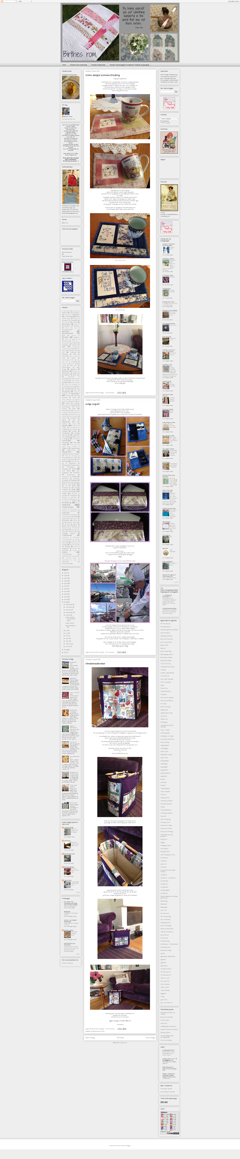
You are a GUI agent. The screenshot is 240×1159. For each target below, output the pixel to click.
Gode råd (76, 373)
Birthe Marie (68, 117)
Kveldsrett (73, 418)
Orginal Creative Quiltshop (169, 1029)
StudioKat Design (165, 950)
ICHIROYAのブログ (168, 1050)
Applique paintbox (166, 636)
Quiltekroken (164, 881)
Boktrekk (74, 335)
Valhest (76, 546)
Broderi (65, 337)
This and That (164, 981)
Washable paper (71, 558)
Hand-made (166, 1078)
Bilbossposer (66, 326)
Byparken (74, 339)
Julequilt (66, 405)
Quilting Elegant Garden (172, 399)
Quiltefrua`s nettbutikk (167, 878)
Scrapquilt (73, 491)
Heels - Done (172, 411)
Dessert (74, 345)
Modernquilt (66, 433)
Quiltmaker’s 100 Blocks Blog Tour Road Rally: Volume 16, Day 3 (169, 611)
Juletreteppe (66, 407)
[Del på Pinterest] (125, 393)
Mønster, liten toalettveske (78, 65)
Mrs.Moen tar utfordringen (71, 436)
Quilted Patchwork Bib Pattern (167, 871)
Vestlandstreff (66, 556)
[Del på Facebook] (123, 393)
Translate (167, 123)
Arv (66, 317)
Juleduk (68, 403)
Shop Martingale (165, 926)
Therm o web (164, 978)
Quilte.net (163, 867)
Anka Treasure (165, 633)
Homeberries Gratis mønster (166, 726)
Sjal (79, 499)
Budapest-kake (73, 663)
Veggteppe (65, 548)
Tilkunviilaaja (166, 522)
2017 (65, 591)
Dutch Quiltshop (165, 682)
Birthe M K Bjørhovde (67, 252)
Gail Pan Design (165, 707)
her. (136, 745)
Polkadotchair (165, 852)
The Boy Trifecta (165, 969)
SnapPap (64, 509)
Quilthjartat (164, 887)
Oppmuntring (71, 450)
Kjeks (65, 412)
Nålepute (65, 448)
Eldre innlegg (150, 1038)
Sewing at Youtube (69, 497)
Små (77, 503)
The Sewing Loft (165, 975)
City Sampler (73, 343)
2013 (65, 602)
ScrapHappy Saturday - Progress (173, 465)
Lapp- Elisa (164, 758)
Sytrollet (165, 548)
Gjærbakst (65, 371)
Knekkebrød (71, 414)
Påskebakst (72, 463)
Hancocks (163, 716)
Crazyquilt (65, 345)
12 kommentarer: (110, 1029)
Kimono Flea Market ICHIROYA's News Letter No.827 (168, 1053)
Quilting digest (165, 890)
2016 (65, 594)
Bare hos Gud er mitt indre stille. (75, 843)
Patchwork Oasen (166, 825)
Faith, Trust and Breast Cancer (167, 491)
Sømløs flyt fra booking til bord (71, 924)
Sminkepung (66, 503)
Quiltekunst (164, 884)
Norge (64, 444)
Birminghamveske (67, 330)
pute (78, 459)
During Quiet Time (168, 302)
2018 (65, 589)
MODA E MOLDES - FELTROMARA (168, 245)
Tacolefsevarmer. (74, 757)
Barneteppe (66, 324)
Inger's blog (67, 880)
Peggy (162, 842)
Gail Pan (73, 365)
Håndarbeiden (165, 733)
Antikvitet (67, 315)
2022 (66, 578)
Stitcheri (74, 517)
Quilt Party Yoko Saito (167, 855)
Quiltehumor (71, 475)
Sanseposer (65, 491)
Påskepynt (65, 469)
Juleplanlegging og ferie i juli (75, 883)
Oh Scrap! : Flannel (173, 354)
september (69, 612)
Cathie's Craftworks (169, 508)
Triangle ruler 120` (71, 541)
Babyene (75, 318)
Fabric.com (164, 688)
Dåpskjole (65, 354)
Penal (66, 456)
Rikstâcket (163, 904)
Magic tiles (75, 425)
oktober (68, 610)
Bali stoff (64, 322)
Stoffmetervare (165, 947)
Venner (74, 548)
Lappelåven (164, 770)
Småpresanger (68, 507)
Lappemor (163, 776)
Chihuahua (65, 341)
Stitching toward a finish (173, 313)
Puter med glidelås (73, 786)
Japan (74, 397)
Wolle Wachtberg (166, 1040)
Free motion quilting (166, 698)
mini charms (73, 429)
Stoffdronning (164, 941)
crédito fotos (172, 248)
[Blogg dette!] (120, 393)
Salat (75, 488)
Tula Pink (65, 543)
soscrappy (166, 462)
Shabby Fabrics (165, 923)
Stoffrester (65, 520)
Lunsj (74, 424)
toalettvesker (65, 537)
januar (68, 646)
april (67, 638)
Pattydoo (77, 454)
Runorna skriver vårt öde (75, 870)
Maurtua (163, 795)
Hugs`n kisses (165, 730)
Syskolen (163, 960)
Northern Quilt (165, 822)
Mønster (75, 439)
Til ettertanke (74, 530)
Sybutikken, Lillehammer (167, 956)
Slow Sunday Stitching (172, 384)
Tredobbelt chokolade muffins (71, 914)
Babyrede (74, 320)
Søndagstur (73, 526)
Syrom (75, 524)
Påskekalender (75, 465)
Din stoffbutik (164, 676)
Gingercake (164, 710)
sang (73, 489)
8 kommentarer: (110, 652)
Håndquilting (66, 392)
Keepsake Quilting (166, 755)
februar (68, 644)
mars (67, 641)
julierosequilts (166, 337)
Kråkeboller (73, 710)
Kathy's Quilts (166, 381)
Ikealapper (65, 394)
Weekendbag (65, 560)
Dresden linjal (73, 350)
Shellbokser (65, 499)
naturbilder (66, 441)
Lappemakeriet (165, 773)
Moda (162, 807)
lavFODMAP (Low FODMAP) (69, 944)
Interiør (68, 396)
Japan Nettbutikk (66, 399)
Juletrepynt (73, 405)
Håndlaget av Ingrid (166, 736)
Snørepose (65, 511)
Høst (78, 388)
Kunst (70, 416)
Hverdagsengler (69, 388)
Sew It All (163, 910)
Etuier (64, 356)
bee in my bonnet (166, 642)
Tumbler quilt (74, 543)
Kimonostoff (76, 410)
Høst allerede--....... (173, 551)
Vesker (103, 1031)
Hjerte (72, 382)
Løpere (65, 426)
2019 (65, 586)
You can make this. (166, 1003)
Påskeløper (70, 467)
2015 (65, 597)
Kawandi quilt (66, 411)
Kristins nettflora (67, 963)
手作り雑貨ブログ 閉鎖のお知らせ (169, 1062)
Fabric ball (173, 325)
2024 (66, 573)
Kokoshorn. (73, 742)
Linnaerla (163, 782)
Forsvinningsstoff (66, 360)
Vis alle (78, 892)
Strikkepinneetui (67, 522)
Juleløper (77, 403)
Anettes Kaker (68, 930)
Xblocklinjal (65, 562)
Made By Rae (165, 788)
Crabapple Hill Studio (167, 667)
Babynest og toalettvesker (74, 773)
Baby (71, 317)
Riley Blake (163, 907)
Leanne (162, 779)
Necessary (65, 443)
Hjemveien (67, 841)
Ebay (162, 685)
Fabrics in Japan (73, 356)
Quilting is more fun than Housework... (168, 350)
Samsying (65, 490)
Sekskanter (74, 493)
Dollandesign (114, 382)
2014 (65, 599)
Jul (79, 401)
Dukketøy (73, 352)
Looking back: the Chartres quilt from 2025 (173, 526)
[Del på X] (122, 393)
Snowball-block (73, 509)
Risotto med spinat (70, 906)
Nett (75, 443)
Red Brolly (163, 901)
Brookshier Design (166, 657)
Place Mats (73, 458)
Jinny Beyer (164, 748)
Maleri (64, 427)
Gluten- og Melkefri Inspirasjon (70, 921)
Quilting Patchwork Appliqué (168, 476)
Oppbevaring (75, 448)
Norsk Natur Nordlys (69, 446)
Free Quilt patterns (166, 701)
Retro (78, 482)
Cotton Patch (164, 1020)
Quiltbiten (163, 861)
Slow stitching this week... (173, 425)
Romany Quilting (167, 409)
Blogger (128, 1146)
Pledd (63, 459)
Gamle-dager (66, 367)
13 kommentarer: (110, 393)
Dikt (63, 347)
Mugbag (77, 437)
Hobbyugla (163, 722)
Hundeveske (76, 386)
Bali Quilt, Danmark (166, 639)
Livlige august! (93, 404)
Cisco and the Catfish (169, 578)
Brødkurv (77, 337)
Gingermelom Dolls (166, 713)
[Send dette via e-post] (118, 393)
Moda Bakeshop (165, 810)
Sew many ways (165, 916)
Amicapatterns (165, 627)
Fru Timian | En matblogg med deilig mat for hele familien (70, 903)
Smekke (74, 501)
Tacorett (77, 528)
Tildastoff (71, 532)
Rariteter (65, 478)
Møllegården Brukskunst (168, 1026)
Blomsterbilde (67, 333)
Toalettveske (67, 535)
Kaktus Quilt (164, 751)
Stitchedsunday (66, 516)
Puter (66, 461)
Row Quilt (67, 484)
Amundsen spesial (166, 1089)
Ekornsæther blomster (167, 1092)
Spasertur (74, 511)
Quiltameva (164, 858)
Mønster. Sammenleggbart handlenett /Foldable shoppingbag (129, 65)
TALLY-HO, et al (173, 339)
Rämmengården (69, 867)
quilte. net (163, 864)
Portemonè (70, 459)
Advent (64, 313)
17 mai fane (65, 311)
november (69, 607)
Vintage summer (172, 291)
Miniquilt (65, 431)
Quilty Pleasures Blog (169, 608)
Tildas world (164, 987)
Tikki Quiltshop (165, 984)
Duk (63, 352)
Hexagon (65, 382)
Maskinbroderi (73, 427)
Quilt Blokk (66, 471)
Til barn (66, 530)
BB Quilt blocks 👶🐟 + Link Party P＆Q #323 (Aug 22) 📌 (173, 481)
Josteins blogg (68, 827)
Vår (78, 556)
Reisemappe (71, 482)
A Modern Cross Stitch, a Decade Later (169, 304)
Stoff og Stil (73, 518)
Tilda (63, 532)
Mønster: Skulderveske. (98, 65)
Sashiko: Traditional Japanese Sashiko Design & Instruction (169, 1075)
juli (67, 630)
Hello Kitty (75, 380)
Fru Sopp (163, 704)
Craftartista (166, 289)
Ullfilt (78, 545)
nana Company (165, 819)
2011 (65, 652)
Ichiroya (76, 392)
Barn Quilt (73, 322)
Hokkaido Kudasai (168, 259)
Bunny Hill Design (165, 661)
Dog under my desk (166, 679)
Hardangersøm (66, 379)
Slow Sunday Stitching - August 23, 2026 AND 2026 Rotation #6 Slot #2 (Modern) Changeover (169, 371)
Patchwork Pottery (166, 832)
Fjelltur (73, 358)
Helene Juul (164, 719)
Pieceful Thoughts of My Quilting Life (169, 575)
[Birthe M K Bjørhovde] (63, 254)
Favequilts (163, 694)
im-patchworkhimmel (167, 739)
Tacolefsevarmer (66, 528)
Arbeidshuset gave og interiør (167, 1013)
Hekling (66, 380)
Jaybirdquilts (164, 745)
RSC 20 (64, 486)
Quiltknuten (164, 893)
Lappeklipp (164, 764)
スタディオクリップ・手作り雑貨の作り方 (169, 1059)
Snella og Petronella (166, 929)
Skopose (66, 501)
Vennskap (65, 550)
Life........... (171, 537)
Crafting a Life (167, 365)
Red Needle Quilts (168, 436)
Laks (74, 420)
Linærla (162, 785)
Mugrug (66, 439)
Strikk (75, 520)
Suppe (78, 522)
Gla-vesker (75, 371)
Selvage (64, 495)
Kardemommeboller (69, 75)
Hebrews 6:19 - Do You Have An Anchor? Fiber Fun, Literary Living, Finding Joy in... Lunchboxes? (169, 498)
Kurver (64, 418)
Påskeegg (65, 465)
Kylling (64, 420)
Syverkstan (163, 966)
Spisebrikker (66, 513)
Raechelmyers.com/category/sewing (169, 897)
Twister (64, 545)
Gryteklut (67, 375)
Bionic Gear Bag (71, 328)
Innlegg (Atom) (123, 1043)
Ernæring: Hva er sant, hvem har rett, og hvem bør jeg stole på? (71, 948)
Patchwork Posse (166, 828)
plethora (172, 277)
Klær (63, 414)
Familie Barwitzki (69, 854)
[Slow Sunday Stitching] (169, 109)
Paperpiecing (66, 454)
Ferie (63, 358)
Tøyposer (72, 545)
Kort (77, 414)
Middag (64, 429)
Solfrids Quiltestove (166, 932)
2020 (66, 583)
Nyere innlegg (90, 1038)
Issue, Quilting (164, 742)
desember (69, 604)
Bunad (66, 339)
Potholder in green (173, 564)
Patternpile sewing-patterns (166, 835)
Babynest (65, 320)
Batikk (75, 324)
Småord (66, 504)
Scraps (64, 493)
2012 (65, 650)
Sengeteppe (73, 495)
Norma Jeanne (73, 444)
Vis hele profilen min (68, 119)
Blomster (65, 331)
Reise (63, 482)
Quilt (74, 469)
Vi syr (162, 997)
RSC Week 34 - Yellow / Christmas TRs (173, 439)
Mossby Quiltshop (166, 813)
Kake (73, 409)
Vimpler (73, 556)
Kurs (75, 416)
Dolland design (120, 551)
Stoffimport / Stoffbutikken (169, 944)
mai (67, 636)
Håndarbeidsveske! (95, 663)
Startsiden (120, 1038)
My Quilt (163, 816)
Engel (74, 354)
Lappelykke (164, 767)
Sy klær (67, 524)
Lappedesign (164, 761)
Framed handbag (67, 363)
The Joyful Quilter (168, 449)
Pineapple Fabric (165, 845)
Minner (74, 431)
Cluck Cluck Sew (165, 664)
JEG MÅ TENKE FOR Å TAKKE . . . (74, 830)
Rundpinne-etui (67, 488)
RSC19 (74, 486)
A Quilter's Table (167, 275)
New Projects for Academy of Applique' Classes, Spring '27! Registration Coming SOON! (169, 601)
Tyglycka (163, 993)
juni (67, 633)
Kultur (64, 416)
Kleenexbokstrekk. (73, 412)
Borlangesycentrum (166, 654)
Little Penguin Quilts (168, 422)
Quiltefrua (163, 875)
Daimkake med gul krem (74, 933)
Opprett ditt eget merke (67, 256)
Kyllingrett (73, 678)
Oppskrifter (66, 452)
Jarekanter (71, 401)
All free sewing (165, 624)
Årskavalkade (66, 564)
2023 (66, 575)
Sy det (162, 953)
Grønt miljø (76, 375)
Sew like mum (164, 913)
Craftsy (163, 670)
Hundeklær (74, 384)
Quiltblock (76, 473)
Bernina (162, 648)
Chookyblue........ (166, 535)
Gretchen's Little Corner (167, 395)
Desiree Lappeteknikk (167, 673)
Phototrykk (74, 456)
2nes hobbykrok (167, 562)
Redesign (74, 480)
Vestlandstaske (67, 554)
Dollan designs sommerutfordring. (103, 75)
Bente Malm (164, 645)
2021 (65, 581)
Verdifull (75, 550)
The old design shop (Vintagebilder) (167, 1036)
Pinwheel (64, 458)
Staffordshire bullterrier (69, 515)
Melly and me (164, 798)
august (68, 615)
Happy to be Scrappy (169, 310)
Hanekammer (71, 377)
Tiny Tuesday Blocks (71, 532)
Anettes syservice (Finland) (169, 630)
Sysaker (64, 526)
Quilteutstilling (65, 476)
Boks (63, 335)
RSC (75, 484)
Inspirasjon (75, 394)
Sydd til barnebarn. (73, 727)
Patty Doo (163, 839)
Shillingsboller (72, 499)
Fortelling (74, 362)
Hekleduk (77, 379)
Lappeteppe (66, 422)
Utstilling (67, 547)
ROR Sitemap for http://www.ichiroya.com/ (169, 1068)
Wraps (75, 560)
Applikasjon (76, 315)
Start (64, 65)
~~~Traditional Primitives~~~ (167, 596)
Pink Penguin (164, 849)
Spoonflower (164, 935)
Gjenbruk (73, 369)
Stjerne (64, 518)
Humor (66, 384)
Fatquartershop (165, 691)
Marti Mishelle (165, 792)
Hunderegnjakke (66, 386)
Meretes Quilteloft (166, 801)
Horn (78, 382)
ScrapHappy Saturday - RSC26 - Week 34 (173, 453)
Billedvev (77, 326)
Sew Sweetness (165, 919)
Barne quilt (73, 803)
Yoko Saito (163, 1000)
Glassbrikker (66, 373)
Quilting (74, 476)
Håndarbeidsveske (95, 1031)
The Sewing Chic (165, 972)
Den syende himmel (168, 324)
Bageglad (67, 912)
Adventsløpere (75, 313)
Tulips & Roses (165, 990)
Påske (72, 461)
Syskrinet (163, 963)
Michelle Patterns (166, 804)
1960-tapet (75, 311)
